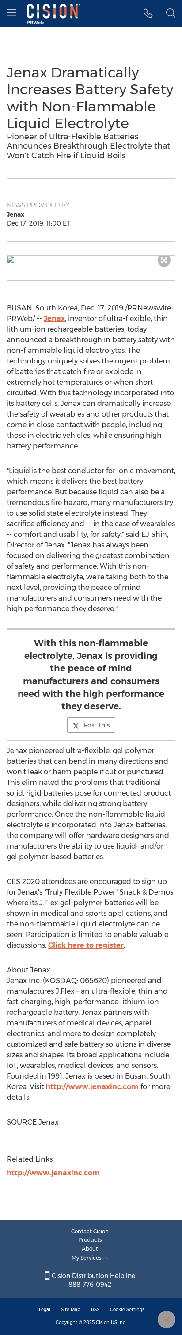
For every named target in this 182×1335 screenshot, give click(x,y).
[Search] (170, 13)
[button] (91, 259)
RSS (95, 1309)
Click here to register (86, 945)
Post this (96, 725)
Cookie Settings (127, 1309)
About (90, 1248)
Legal (44, 1309)
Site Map (70, 1309)
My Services (87, 1258)
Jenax (54, 318)
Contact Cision (90, 1231)
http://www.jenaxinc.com (92, 1087)
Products (90, 1239)
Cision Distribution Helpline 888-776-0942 (92, 1280)
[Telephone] (148, 13)
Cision (103, 1322)
